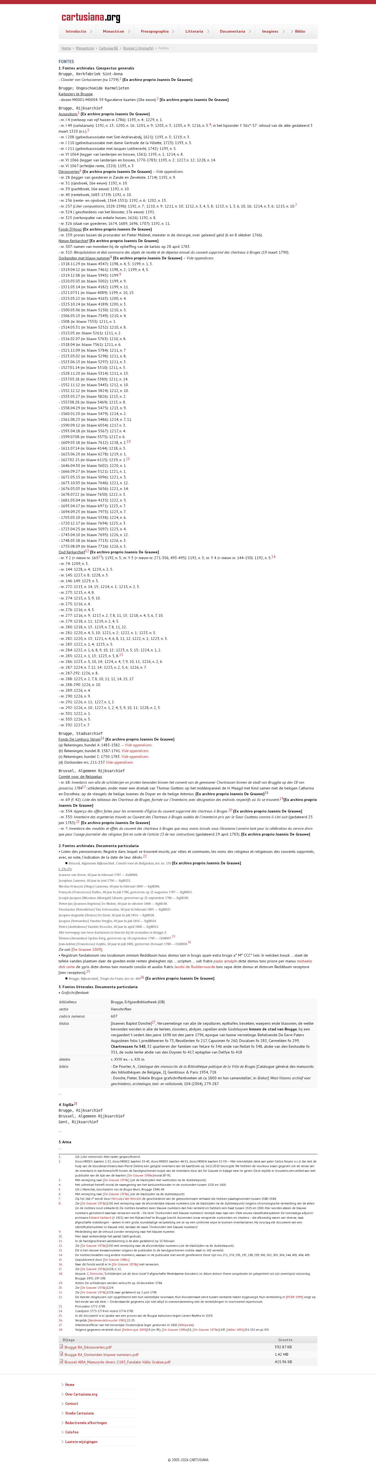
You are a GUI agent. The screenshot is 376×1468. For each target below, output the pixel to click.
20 (230, 810)
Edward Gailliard (100, 1217)
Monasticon (113, 31)
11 (128, 458)
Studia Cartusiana (79, 1413)
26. (60, 1320)
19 (282, 798)
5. (60, 1189)
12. (60, 1245)
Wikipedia (186, 1325)
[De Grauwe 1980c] (116, 1259)
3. (60, 1180)
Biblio (300, 31)
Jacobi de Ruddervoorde (195, 966)
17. (60, 1269)
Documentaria (232, 31)
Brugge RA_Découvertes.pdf (88, 1347)
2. (60, 1161)
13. (60, 1250)
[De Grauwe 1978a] (116, 1180)
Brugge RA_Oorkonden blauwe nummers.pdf (101, 1354)
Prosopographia (155, 31)
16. (60, 1264)
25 (88, 971)
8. (60, 1203)
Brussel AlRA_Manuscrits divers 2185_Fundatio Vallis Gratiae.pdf (117, 1362)
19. (60, 1283)
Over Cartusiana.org (81, 1394)
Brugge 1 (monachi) (138, 48)
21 (78, 821)
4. (60, 1185)
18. (60, 1273)
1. (60, 1157)
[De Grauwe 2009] (87, 949)
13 (100, 556)
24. (60, 1311)
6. (60, 1194)
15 (121, 654)
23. (60, 1306)
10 (128, 441)
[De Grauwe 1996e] (140, 1175)
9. (60, 1231)
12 (87, 551)
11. (60, 1241)
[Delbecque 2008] (134, 1329)
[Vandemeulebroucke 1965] (107, 1320)
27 (154, 1022)
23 (173, 936)
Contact (71, 1403)
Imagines (270, 31)
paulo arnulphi (225, 961)
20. (60, 1287)
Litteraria (194, 31)
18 (266, 793)
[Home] (91, 19)
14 (273, 556)
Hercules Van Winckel (126, 1199)
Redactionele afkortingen (86, 1423)
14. (60, 1255)
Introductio (76, 31)
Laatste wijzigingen (81, 1441)
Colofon (71, 1432)
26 (142, 977)
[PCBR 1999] (294, 1297)
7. (60, 1199)
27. (60, 1325)
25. (60, 1315)
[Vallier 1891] (235, 1329)
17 (84, 787)
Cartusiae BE (108, 48)
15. (60, 1259)
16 (102, 738)
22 (145, 856)
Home (66, 48)
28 (75, 1103)
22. (60, 1297)
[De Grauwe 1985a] (175, 1329)
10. (60, 1236)
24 (189, 942)
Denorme (96, 1273)
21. (60, 1292)
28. (60, 1329)
